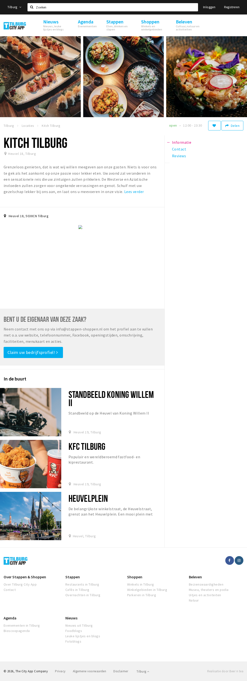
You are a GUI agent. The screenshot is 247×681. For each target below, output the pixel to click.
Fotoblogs (73, 641)
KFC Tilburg (87, 446)
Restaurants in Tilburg (82, 584)
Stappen (72, 576)
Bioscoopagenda (17, 631)
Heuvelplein (88, 498)
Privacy (60, 671)
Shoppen (134, 576)
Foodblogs (73, 631)
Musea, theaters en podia (209, 590)
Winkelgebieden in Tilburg (147, 590)
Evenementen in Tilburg (22, 625)
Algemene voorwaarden (89, 671)
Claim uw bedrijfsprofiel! (31, 352)
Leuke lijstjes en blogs (82, 636)
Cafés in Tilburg (77, 590)
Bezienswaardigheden (206, 584)
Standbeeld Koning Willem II (111, 398)
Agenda (10, 618)
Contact (10, 590)
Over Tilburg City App (20, 584)
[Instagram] (239, 560)
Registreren (232, 7)
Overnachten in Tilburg (83, 595)
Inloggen (209, 7)
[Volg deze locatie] (214, 125)
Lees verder (134, 191)
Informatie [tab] (182, 142)
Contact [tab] (179, 149)
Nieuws (71, 618)
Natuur (194, 600)
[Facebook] (229, 560)
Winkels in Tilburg (140, 584)
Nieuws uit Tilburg (79, 625)
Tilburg (12, 7)
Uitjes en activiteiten (205, 595)
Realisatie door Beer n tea (225, 671)
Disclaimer (120, 671)
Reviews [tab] (179, 155)
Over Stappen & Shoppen (25, 576)
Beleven (195, 576)
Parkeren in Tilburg (141, 595)
